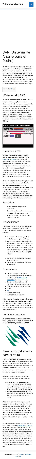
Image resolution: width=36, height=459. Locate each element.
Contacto (21, 454)
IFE (8, 290)
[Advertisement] (18, 31)
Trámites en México (13, 4)
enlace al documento (10, 159)
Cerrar (13, 89)
